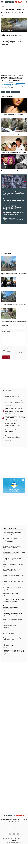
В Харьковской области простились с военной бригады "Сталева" (15, 395)
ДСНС (8, 91)
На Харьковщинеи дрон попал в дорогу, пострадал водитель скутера (14, 600)
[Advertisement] (14, 60)
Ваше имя (5, 325)
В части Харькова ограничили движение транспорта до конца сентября (14, 552)
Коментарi (6, 357)
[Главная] (13, 2)
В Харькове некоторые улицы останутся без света (13, 575)
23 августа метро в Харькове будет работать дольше (14, 430)
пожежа (3, 91)
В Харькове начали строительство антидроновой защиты (13, 219)
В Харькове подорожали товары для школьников (13, 582)
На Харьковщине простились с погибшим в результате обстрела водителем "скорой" (12, 532)
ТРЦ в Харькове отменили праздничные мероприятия (12, 424)
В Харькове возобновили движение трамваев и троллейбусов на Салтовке (13, 620)
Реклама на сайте (23, 826)
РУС (15, 837)
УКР (23, 2)
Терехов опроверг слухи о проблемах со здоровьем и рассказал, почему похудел (15, 402)
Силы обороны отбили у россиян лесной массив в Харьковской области (14, 193)
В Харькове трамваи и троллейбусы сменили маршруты (12, 638)
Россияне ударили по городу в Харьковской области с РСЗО (11, 594)
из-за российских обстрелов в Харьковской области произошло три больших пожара (13, 84)
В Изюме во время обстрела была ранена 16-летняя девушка (12, 569)
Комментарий (6, 331)
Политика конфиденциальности (14, 828)
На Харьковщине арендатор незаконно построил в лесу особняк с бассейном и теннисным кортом (14, 540)
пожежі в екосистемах (15, 91)
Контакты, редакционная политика (14, 824)
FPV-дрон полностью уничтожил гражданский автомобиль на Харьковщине (13, 437)
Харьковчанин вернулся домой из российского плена (13, 213)
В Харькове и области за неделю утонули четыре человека (12, 546)
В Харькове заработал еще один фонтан (14, 564)
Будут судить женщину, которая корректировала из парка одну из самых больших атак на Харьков (14, 410)
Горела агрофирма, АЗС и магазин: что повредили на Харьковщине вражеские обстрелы (13, 651)
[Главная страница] (14, 815)
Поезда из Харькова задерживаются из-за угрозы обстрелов (14, 632)
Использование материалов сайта (9, 826)
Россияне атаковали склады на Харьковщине (11, 626)
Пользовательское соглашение (14, 830)
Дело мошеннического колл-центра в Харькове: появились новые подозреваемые (13, 200)
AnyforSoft (18, 842)
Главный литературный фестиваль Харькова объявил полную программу (13, 207)
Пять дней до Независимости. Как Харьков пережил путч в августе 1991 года (15, 417)
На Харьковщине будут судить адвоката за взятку (13, 588)
